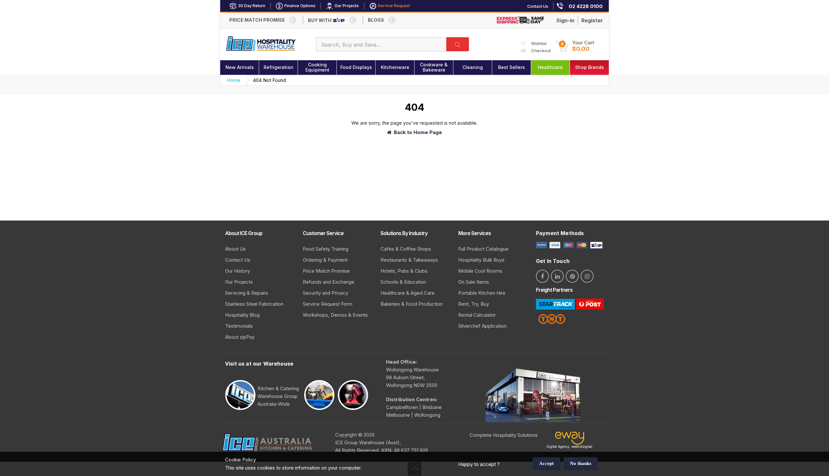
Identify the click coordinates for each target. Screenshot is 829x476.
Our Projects (239, 282)
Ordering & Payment (325, 260)
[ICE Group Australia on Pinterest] (572, 276)
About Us (235, 249)
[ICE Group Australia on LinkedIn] (557, 276)
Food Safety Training (325, 249)
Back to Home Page (418, 132)
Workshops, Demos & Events (335, 315)
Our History (237, 271)
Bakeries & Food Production (411, 304)
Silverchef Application (482, 326)
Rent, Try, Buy (473, 304)
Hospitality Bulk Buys (481, 260)
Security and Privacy (325, 293)
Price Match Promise (326, 271)
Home (233, 80)
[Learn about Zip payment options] (595, 245)
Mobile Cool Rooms (480, 271)
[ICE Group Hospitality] (261, 44)
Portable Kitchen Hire (481, 293)
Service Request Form (327, 304)
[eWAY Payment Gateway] (569, 439)
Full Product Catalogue (483, 249)
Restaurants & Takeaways (409, 260)
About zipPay (240, 337)
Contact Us (237, 260)
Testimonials (239, 326)
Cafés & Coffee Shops (405, 249)
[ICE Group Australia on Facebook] (542, 276)
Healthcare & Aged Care (407, 293)
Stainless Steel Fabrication (254, 304)
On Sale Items (473, 282)
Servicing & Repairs (246, 293)
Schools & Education (403, 282)
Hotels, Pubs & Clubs (403, 271)
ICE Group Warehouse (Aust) (367, 442)
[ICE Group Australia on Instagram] (587, 276)
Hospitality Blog (242, 315)
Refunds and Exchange (328, 282)
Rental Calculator (477, 315)
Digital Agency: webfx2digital (569, 446)
